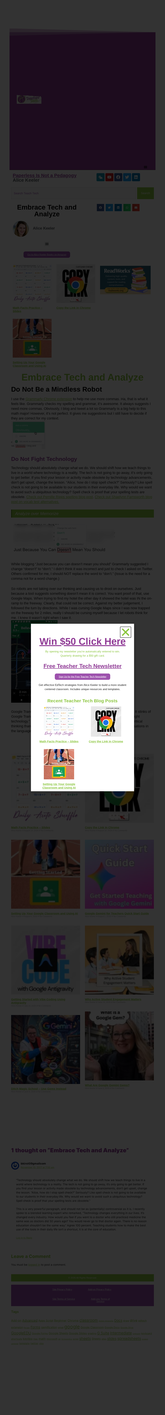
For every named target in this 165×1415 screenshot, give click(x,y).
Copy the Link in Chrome (106, 741)
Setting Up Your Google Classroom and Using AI (59, 786)
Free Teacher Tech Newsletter (83, 666)
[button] (125, 632)
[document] (82, 707)
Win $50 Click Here (82, 641)
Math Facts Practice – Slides (58, 741)
